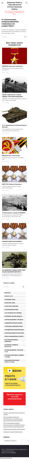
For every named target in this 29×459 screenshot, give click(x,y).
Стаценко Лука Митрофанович (13, 432)
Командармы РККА (11, 309)
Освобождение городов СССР (14, 351)
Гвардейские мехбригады (14, 329)
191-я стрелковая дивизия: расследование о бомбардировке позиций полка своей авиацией (14, 424)
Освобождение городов (14, 319)
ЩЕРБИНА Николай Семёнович (12, 66)
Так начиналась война (13, 313)
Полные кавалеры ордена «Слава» (14, 356)
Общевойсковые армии (13, 323)
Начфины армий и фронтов (11, 345)
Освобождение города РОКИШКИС (14, 213)
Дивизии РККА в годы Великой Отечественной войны (14, 5)
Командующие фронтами (14, 333)
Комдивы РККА (10, 299)
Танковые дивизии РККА (14, 326)
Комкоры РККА (10, 303)
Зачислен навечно (11, 306)
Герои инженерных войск (14, 336)
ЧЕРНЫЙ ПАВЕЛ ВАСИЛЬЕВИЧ (12, 241)
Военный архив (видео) (13, 316)
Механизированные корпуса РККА (12, 361)
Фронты (7, 293)
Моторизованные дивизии (11, 340)
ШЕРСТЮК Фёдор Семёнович (12, 184)
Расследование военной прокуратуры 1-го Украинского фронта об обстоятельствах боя (13, 418)
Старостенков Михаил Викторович (14, 429)
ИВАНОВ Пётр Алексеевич (11, 155)
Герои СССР (9, 296)
